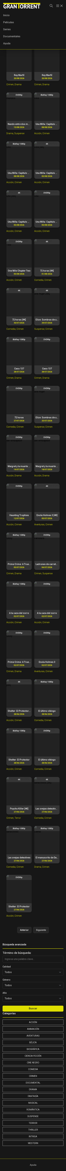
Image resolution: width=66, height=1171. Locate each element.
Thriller (33, 1129)
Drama (33, 1089)
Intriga (33, 1136)
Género (6, 979)
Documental (33, 1082)
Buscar (33, 1008)
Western (33, 1143)
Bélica (33, 1042)
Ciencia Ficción (33, 1056)
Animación (33, 1029)
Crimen (33, 1076)
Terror (33, 1123)
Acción (33, 1022)
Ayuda (6, 43)
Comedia (33, 1069)
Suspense (33, 1116)
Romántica (33, 1109)
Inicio (6, 15)
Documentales (11, 36)
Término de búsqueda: (17, 952)
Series (7, 29)
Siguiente (41, 930)
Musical (33, 1103)
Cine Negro (33, 1062)
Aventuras (33, 1035)
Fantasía (33, 1096)
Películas (8, 22)
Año (5, 993)
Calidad (7, 966)
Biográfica (33, 1049)
